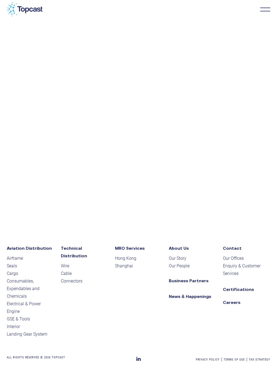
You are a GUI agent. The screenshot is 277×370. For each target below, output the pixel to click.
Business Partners (189, 280)
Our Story (177, 258)
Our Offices (233, 258)
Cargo (12, 273)
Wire (65, 265)
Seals (12, 265)
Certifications (238, 289)
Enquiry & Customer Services (241, 269)
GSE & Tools (18, 319)
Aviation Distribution (29, 248)
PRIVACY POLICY (208, 359)
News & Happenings (190, 296)
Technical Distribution (74, 252)
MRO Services (130, 248)
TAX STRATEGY (260, 359)
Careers (231, 302)
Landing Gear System (27, 334)
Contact (232, 248)
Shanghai (124, 265)
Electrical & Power (24, 303)
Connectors (72, 281)
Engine (13, 311)
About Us (179, 248)
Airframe (15, 258)
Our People (179, 265)
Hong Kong (125, 258)
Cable (66, 273)
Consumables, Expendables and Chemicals (23, 288)
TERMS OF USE (234, 359)
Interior (13, 326)
